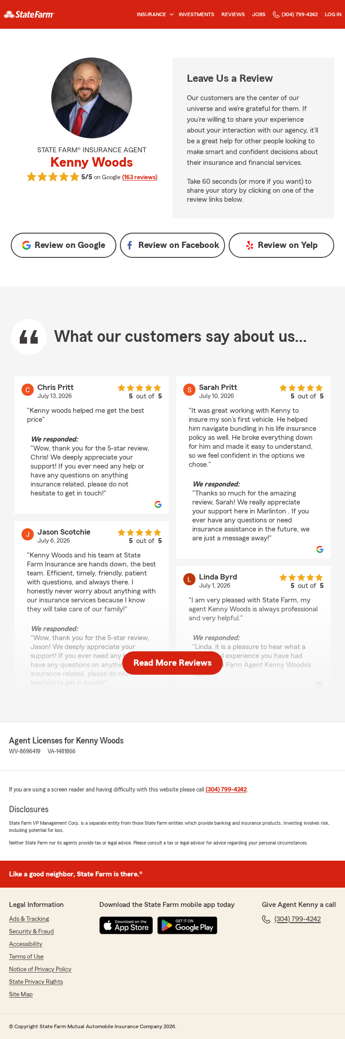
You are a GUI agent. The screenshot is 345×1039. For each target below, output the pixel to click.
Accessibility (25, 944)
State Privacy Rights (36, 982)
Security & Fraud (31, 931)
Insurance (151, 14)
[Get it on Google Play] (187, 925)
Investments (196, 14)
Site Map (21, 994)
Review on (70, 245)
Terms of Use (26, 957)
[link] (29, 14)
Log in (333, 14)
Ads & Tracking (29, 919)
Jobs (258, 14)
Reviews (233, 14)
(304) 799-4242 (300, 14)
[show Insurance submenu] (169, 14)
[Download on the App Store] (126, 925)
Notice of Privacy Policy (40, 969)
